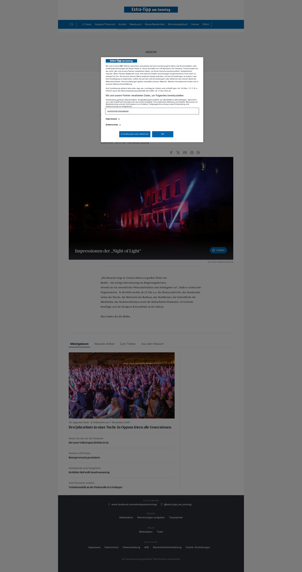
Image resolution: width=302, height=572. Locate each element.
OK (162, 134)
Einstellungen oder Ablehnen (134, 134)
